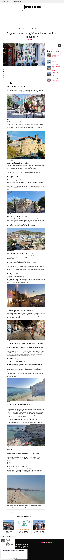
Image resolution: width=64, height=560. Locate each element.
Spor (40, 28)
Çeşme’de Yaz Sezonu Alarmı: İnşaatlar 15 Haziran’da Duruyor (56, 80)
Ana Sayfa (4, 1)
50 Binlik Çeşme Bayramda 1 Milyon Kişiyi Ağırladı (56, 74)
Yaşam (20, 28)
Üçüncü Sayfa (34, 28)
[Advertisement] (32, 20)
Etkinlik (43, 28)
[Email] (3, 77)
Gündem (24, 28)
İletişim (8, 1)
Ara (47, 43)
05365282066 (22, 547)
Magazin (29, 28)
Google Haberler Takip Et (16, 1)
